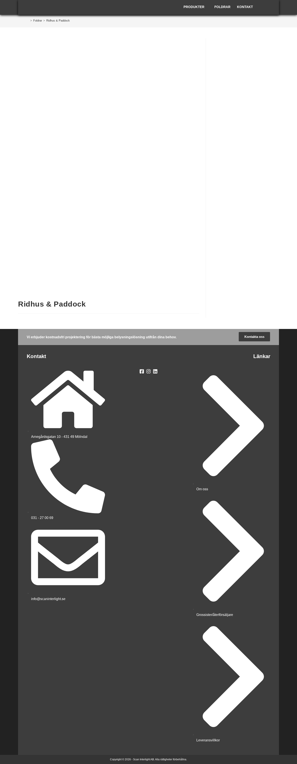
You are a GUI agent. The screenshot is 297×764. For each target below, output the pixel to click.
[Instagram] (148, 371)
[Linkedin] (155, 371)
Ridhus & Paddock (58, 20)
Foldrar (222, 7)
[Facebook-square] (141, 371)
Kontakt (245, 7)
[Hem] (28, 20)
